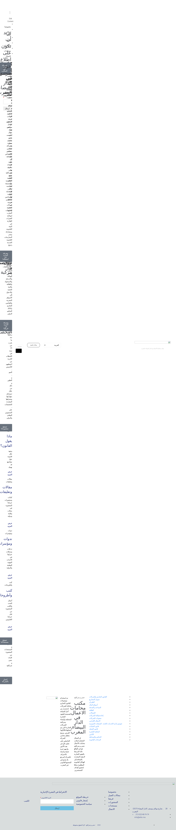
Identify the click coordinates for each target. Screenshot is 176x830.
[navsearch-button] (18, 341)
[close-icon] (10, 13)
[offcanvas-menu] (10, 9)
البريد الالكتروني (45, 798)
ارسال (57, 808)
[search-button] (19, 351)
